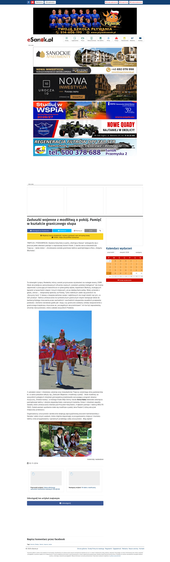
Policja (116, 40)
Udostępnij (66, 503)
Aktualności (50, 2)
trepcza (46, 544)
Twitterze (62, 231)
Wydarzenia (124, 40)
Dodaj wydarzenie (136, 2)
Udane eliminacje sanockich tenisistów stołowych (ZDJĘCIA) (45, 488)
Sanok (41, 544)
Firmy (108, 40)
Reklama (39, 2)
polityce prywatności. (115, 555)
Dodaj (66, 40)
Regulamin (108, 548)
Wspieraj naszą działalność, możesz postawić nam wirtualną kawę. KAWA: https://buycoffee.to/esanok (66, 236)
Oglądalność (117, 548)
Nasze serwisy (133, 548)
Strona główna (82, 548)
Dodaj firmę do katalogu (96, 548)
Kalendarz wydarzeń (119, 248)
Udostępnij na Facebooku (40, 231)
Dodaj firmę (124, 2)
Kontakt (141, 548)
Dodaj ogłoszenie (112, 2)
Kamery (140, 40)
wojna (50, 544)
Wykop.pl (78, 231)
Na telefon (100, 40)
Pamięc (37, 544)
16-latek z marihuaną (88, 487)
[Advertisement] (85, 169)
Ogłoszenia (75, 40)
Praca (82, 40)
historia (32, 544)
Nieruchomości (92, 40)
